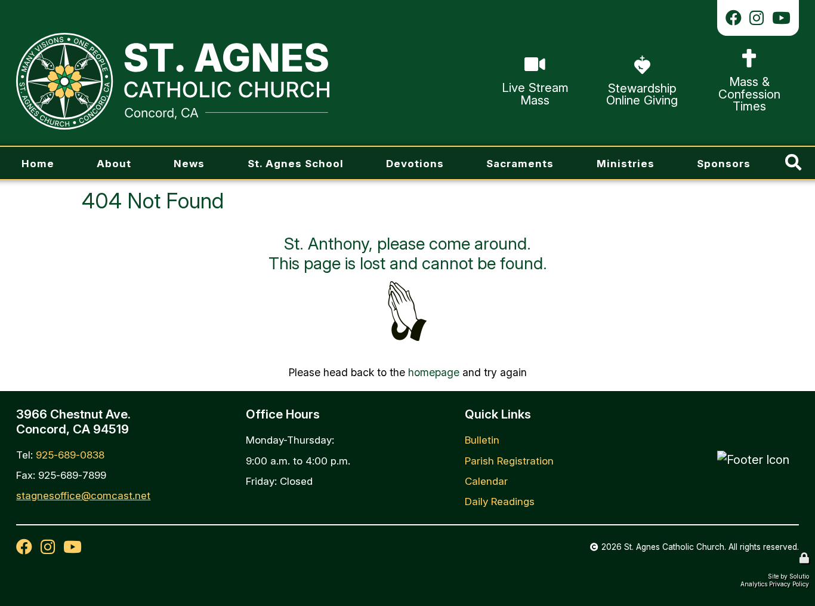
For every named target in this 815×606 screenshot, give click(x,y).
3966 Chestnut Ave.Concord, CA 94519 (73, 421)
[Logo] (172, 81)
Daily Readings (500, 501)
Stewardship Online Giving (626, 61)
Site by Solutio (788, 576)
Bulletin (482, 439)
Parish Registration (509, 460)
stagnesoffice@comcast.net (83, 495)
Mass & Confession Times (747, 55)
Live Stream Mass (532, 54)
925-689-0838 (70, 454)
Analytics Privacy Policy (774, 583)
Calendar (486, 481)
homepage (433, 372)
